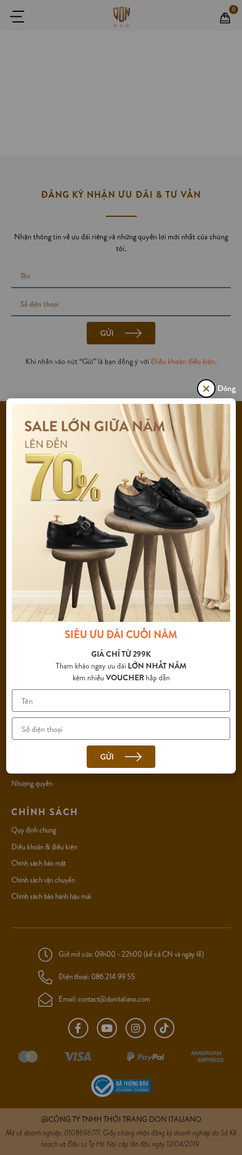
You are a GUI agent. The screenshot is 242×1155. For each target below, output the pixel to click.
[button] (206, 388)
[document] (121, 577)
